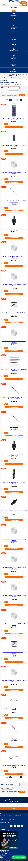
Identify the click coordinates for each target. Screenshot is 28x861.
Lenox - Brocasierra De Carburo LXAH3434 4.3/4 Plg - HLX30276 (14, 539)
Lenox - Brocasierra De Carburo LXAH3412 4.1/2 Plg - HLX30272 (14, 568)
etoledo (1, 80)
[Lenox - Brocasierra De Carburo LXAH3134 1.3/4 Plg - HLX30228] (14, 594)
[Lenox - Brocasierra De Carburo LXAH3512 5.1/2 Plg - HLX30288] (14, 339)
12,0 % (3, 104)
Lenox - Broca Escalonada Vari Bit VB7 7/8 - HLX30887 (14, 229)
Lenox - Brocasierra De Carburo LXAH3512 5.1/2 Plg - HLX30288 (14, 341)
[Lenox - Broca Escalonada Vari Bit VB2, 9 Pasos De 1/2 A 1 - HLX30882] (14, 509)
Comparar (22, 95)
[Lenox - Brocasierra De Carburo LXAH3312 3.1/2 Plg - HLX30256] (14, 171)
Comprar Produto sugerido (14, 126)
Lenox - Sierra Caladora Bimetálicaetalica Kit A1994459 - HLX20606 (14, 370)
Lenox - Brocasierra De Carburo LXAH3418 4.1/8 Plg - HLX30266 (14, 681)
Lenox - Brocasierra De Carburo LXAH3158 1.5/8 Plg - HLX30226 (14, 624)
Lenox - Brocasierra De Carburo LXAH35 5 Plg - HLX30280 (14, 257)
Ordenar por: (4, 87)
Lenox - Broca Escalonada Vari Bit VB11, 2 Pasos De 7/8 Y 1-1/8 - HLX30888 (14, 455)
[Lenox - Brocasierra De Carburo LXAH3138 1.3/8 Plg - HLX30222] (14, 282)
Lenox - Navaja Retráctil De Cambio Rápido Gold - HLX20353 (14, 709)
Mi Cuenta (24, 2)
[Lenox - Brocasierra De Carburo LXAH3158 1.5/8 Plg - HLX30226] (14, 622)
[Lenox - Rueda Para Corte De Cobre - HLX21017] (14, 116)
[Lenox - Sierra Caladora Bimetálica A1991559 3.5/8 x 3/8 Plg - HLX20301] (14, 735)
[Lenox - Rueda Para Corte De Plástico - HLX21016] (14, 143)
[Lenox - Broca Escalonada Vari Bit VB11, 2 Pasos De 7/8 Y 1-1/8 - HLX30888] (14, 452)
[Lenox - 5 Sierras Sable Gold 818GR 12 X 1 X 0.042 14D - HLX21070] (14, 199)
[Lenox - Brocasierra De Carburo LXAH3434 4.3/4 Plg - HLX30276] (14, 537)
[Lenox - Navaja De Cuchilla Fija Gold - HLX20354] (14, 763)
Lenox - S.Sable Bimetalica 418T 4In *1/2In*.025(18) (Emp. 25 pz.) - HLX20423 (14, 398)
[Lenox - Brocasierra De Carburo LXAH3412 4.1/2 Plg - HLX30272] (14, 565)
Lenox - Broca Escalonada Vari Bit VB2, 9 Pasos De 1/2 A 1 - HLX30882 (14, 511)
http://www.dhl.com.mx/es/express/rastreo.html (10, 815)
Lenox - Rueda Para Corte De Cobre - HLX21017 (14, 118)
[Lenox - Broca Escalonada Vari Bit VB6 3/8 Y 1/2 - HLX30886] (14, 480)
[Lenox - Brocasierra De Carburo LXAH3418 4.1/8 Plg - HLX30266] (14, 678)
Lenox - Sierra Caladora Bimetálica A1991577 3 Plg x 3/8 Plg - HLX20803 (14, 426)
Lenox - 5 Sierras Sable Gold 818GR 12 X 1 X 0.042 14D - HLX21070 (14, 201)
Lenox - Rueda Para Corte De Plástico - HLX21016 (14, 145)
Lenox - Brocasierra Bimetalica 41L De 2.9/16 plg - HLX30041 (14, 652)
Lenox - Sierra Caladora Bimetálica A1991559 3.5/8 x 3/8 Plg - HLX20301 (14, 737)
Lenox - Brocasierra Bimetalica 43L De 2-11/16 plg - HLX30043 (14, 313)
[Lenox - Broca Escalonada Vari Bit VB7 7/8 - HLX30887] (14, 227)
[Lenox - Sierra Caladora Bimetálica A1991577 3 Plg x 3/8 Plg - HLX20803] (14, 424)
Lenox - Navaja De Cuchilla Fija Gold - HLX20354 (14, 765)
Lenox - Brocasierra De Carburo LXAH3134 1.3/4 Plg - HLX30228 (14, 596)
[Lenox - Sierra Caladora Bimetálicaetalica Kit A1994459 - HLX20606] (14, 367)
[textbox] (11, 4)
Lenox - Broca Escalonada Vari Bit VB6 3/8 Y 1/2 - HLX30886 (14, 483)
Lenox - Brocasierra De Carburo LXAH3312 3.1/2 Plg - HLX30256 (14, 173)
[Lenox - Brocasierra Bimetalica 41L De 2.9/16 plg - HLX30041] (14, 650)
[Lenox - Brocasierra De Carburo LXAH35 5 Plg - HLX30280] (14, 254)
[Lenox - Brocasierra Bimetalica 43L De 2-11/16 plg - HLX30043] (14, 311)
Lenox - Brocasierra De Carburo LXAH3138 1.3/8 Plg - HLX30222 (14, 285)
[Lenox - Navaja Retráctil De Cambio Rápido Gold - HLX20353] (14, 707)
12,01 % (4, 383)
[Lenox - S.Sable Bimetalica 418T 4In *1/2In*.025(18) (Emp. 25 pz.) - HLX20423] (14, 396)
